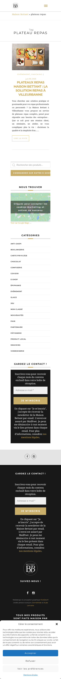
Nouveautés (17, 315)
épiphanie (16, 285)
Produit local (18, 339)
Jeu (12, 303)
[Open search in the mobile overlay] (30, 165)
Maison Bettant (20, 14)
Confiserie (16, 268)
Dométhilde (36, 603)
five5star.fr (45, 600)
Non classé (17, 309)
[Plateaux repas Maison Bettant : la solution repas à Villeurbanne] (30, 56)
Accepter (30, 653)
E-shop (14, 279)
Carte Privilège (19, 256)
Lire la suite (20, 138)
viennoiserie (17, 351)
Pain (13, 321)
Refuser (31, 661)
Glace (14, 297)
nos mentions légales (30, 551)
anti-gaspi (16, 244)
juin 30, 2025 (31, 79)
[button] (56, 624)
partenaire (17, 327)
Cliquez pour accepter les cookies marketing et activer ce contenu (30, 207)
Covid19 (15, 273)
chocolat (16, 262)
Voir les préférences (30, 668)
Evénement (23, 74)
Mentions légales (30, 675)
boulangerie (17, 250)
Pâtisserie (16, 333)
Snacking (36, 74)
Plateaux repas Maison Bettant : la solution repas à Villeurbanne (31, 88)
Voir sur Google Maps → (21, 223)
